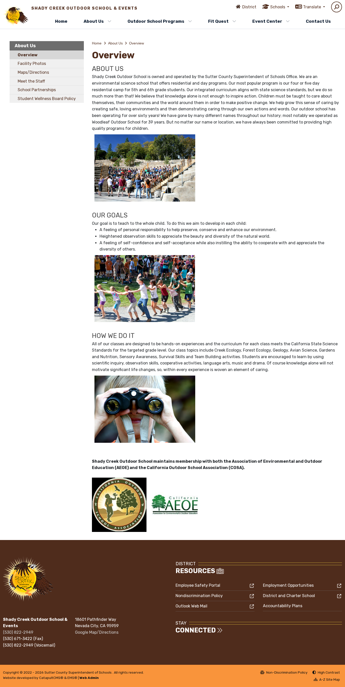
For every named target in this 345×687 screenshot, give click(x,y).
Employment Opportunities (288, 585)
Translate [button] (312, 7)
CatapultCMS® (51, 678)
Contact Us (318, 21)
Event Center (267, 21)
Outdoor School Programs (156, 21)
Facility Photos (32, 63)
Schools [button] (278, 7)
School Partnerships (37, 89)
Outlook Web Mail (191, 606)
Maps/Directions (33, 72)
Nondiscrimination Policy (199, 595)
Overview (27, 55)
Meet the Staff (31, 81)
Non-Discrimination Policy (284, 673)
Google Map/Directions (96, 632)
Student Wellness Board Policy (47, 98)
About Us (94, 21)
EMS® (72, 678)
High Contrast (329, 672)
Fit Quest (218, 21)
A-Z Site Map (327, 680)
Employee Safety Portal (198, 585)
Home (61, 21)
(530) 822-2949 (18, 632)
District (249, 7)
